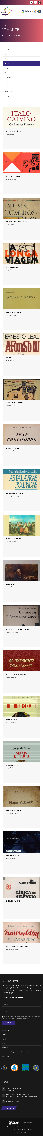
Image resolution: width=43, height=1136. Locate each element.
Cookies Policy (16, 1129)
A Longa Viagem (12, 267)
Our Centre (5, 1030)
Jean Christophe (12, 448)
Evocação (10, 584)
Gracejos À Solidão (14, 312)
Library (11, 35)
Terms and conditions (14, 1127)
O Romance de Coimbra (15, 403)
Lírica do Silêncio (13, 901)
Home (4, 35)
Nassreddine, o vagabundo (17, 946)
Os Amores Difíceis (13, 131)
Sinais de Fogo (12, 765)
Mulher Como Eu (13, 720)
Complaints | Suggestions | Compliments (16, 1052)
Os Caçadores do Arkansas (17, 675)
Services (4, 1043)
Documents (5, 1048)
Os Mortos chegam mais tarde (18, 629)
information (5, 1056)
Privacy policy (29, 1127)
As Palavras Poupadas (15, 493)
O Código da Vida (13, 177)
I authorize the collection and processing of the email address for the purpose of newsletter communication (21, 1018)
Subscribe (8, 1023)
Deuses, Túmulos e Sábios (16, 222)
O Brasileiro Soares (14, 539)
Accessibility (28, 1129)
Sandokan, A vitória (14, 856)
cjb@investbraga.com (12, 1102)
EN (18, 2)
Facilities (4, 1039)
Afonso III (10, 358)
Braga (4, 1035)
